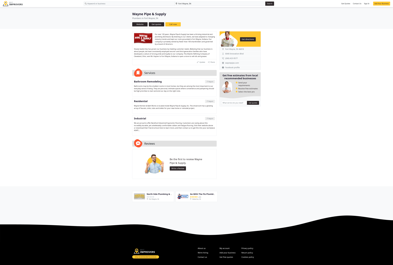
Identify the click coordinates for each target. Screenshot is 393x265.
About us (202, 248)
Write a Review (177, 168)
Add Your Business (381, 3)
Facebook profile (232, 67)
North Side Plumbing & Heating (163, 194)
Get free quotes (226, 257)
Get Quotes (345, 3)
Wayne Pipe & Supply (149, 14)
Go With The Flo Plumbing (203, 194)
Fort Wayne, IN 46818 (234, 49)
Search (269, 3)
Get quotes (156, 24)
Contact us (202, 257)
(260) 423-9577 (231, 58)
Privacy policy (247, 248)
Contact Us (357, 3)
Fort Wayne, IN (154, 199)
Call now (173, 24)
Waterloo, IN (196, 199)
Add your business (228, 252)
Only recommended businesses (145, 257)
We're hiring (203, 252)
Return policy (247, 252)
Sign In (366, 3)
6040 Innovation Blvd (234, 53)
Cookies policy (247, 257)
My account (225, 248)
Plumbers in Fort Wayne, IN (145, 18)
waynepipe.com (232, 63)
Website (139, 24)
